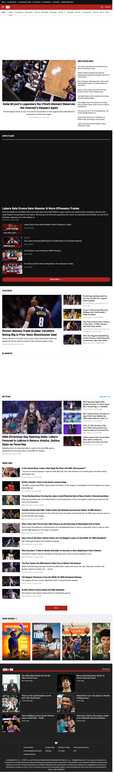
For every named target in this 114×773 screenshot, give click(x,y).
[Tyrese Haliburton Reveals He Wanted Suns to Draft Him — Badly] (28, 723)
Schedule (44, 12)
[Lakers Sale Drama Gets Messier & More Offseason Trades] (94, 124)
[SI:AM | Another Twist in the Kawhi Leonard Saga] (56, 486)
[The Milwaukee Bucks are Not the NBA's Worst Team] (28, 683)
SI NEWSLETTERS (24, 2)
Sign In (108, 7)
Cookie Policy (50, 747)
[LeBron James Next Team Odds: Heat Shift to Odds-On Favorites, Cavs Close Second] (86, 441)
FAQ (74, 751)
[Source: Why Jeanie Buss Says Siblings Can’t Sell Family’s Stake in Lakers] (86, 314)
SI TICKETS (37, 2)
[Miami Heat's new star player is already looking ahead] (83, 703)
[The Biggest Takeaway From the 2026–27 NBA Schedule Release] (56, 581)
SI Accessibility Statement (33, 751)
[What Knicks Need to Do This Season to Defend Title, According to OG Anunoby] (94, 118)
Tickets (108, 12)
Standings (53, 12)
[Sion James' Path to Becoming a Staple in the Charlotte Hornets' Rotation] (83, 723)
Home (11, 12)
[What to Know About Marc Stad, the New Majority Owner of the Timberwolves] (94, 91)
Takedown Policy (64, 747)
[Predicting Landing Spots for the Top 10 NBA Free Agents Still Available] (86, 301)
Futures (96, 12)
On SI (102, 12)
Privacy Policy (28, 747)
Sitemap (48, 751)
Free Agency (18, 12)
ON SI (4, 2)
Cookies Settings (29, 754)
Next (56, 608)
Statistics (70, 12)
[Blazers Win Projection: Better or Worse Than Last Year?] (83, 683)
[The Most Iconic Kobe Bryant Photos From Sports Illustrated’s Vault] (94, 68)
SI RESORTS (46, 2)
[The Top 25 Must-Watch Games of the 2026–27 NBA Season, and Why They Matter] (86, 327)
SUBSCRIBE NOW (67, 2)
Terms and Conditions (81, 747)
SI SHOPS (56, 2)
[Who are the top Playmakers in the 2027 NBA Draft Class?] (28, 703)
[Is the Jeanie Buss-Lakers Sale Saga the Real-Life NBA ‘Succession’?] (56, 473)
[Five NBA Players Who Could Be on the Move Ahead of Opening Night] (94, 97)
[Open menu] (3, 7)
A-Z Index (61, 751)
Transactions (86, 12)
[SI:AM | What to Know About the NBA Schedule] (56, 594)
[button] (61, 12)
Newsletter (29, 12)
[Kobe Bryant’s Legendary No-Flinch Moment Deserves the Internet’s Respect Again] (39, 89)
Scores (37, 12)
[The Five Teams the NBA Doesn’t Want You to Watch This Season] (56, 568)
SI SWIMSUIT (12, 2)
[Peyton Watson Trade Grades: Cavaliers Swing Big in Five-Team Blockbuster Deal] (32, 320)
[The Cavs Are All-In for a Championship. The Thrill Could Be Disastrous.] (94, 112)
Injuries (77, 12)
